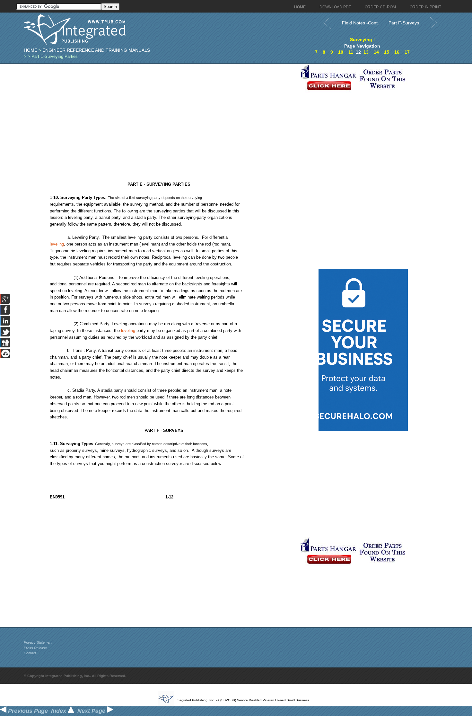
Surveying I (362, 39)
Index (59, 711)
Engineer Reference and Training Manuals (96, 50)
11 (350, 52)
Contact (30, 653)
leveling (57, 244)
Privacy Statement (38, 642)
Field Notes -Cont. (360, 22)
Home (30, 50)
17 (407, 52)
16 (396, 52)
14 (376, 52)
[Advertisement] (160, 109)
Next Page (92, 711)
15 (386, 52)
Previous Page (27, 711)
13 (366, 52)
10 (340, 52)
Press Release (35, 648)
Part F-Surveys (404, 22)
